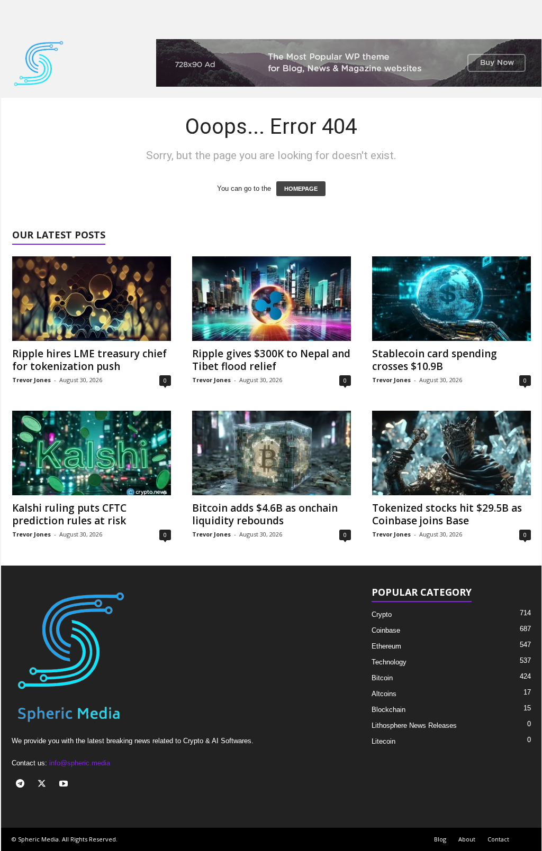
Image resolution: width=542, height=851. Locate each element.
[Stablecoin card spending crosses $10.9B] (451, 298)
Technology (389, 662)
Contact (498, 839)
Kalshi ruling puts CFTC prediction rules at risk (69, 514)
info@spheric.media (79, 763)
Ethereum (386, 646)
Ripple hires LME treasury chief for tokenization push (89, 360)
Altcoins (384, 694)
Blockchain (388, 710)
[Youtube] (65, 785)
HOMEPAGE (301, 189)
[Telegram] (22, 785)
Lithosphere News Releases (414, 725)
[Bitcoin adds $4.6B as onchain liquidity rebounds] (271, 453)
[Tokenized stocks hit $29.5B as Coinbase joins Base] (451, 453)
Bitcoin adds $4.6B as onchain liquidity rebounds (265, 514)
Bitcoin (382, 678)
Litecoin (383, 741)
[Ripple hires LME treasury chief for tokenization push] (91, 298)
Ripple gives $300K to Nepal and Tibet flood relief (271, 360)
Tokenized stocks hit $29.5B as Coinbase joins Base (447, 514)
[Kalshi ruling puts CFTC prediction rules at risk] (91, 453)
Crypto (382, 614)
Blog (440, 839)
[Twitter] (44, 785)
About (466, 839)
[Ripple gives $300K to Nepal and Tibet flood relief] (271, 298)
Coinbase (386, 630)
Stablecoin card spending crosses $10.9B (434, 360)
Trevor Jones (31, 380)
